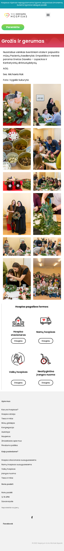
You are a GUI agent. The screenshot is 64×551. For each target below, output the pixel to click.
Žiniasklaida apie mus (11, 441)
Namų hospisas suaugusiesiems (16, 464)
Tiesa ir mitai (7, 418)
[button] (48, 14)
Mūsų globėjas (8, 423)
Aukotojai (5, 432)
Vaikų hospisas (8, 469)
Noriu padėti (7, 492)
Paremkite (12, 27)
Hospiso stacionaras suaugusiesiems (18, 460)
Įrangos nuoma (8, 473)
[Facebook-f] (32, 517)
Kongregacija (7, 427)
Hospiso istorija (8, 414)
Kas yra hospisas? (9, 409)
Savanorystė (7, 501)
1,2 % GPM (5, 497)
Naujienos (6, 436)
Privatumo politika (9, 445)
